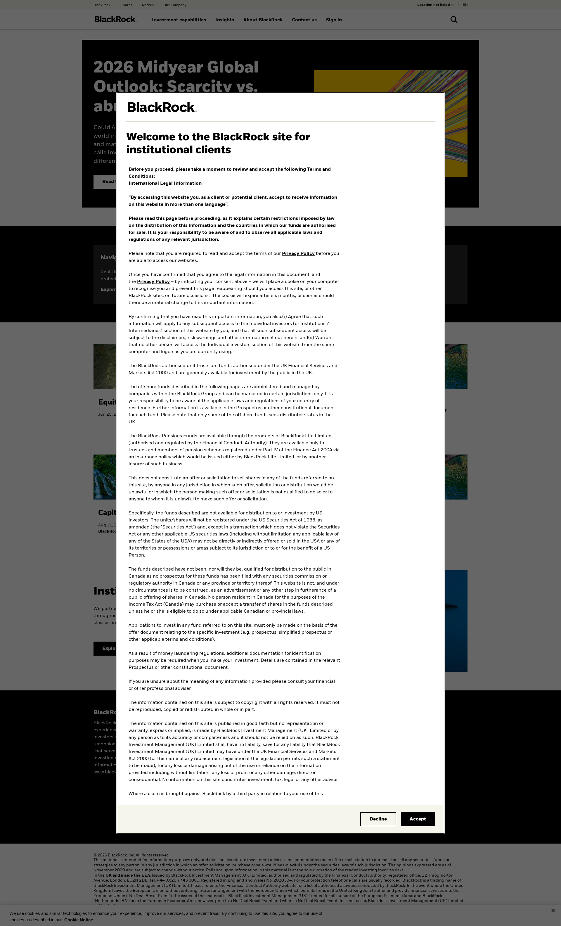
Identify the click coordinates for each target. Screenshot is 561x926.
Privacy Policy (298, 253)
